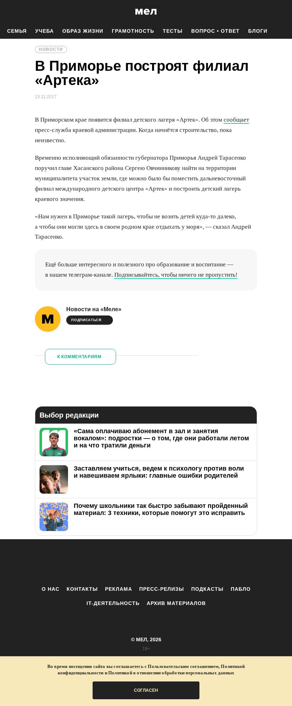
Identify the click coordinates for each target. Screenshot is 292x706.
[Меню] (281, 12)
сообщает (236, 119)
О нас (50, 589)
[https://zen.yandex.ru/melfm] (107, 562)
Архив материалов (176, 603)
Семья (17, 31)
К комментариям (79, 356)
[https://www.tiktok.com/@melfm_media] (146, 562)
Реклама (118, 589)
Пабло (241, 589)
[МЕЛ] (146, 11)
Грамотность (133, 31)
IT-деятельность (113, 603)
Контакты (82, 589)
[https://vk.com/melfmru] (126, 562)
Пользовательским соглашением (183, 666)
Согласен (146, 690)
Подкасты (207, 589)
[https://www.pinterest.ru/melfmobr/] (165, 562)
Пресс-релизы (161, 589)
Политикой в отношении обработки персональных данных (171, 672)
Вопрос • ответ (215, 31)
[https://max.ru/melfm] (205, 562)
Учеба (44, 31)
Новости (51, 49)
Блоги (257, 31)
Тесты (173, 31)
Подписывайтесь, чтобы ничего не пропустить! (176, 274)
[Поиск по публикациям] (7, 12)
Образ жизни (82, 31)
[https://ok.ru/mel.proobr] (185, 562)
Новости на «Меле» (93, 309)
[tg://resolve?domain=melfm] (87, 562)
